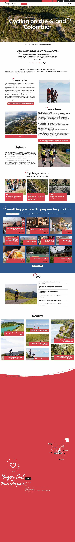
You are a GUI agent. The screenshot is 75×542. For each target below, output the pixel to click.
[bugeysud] (10, 4)
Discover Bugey (5, 0)
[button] (72, 1)
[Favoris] (69, 1)
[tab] (12, 214)
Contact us (28, 478)
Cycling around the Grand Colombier (18, 0)
